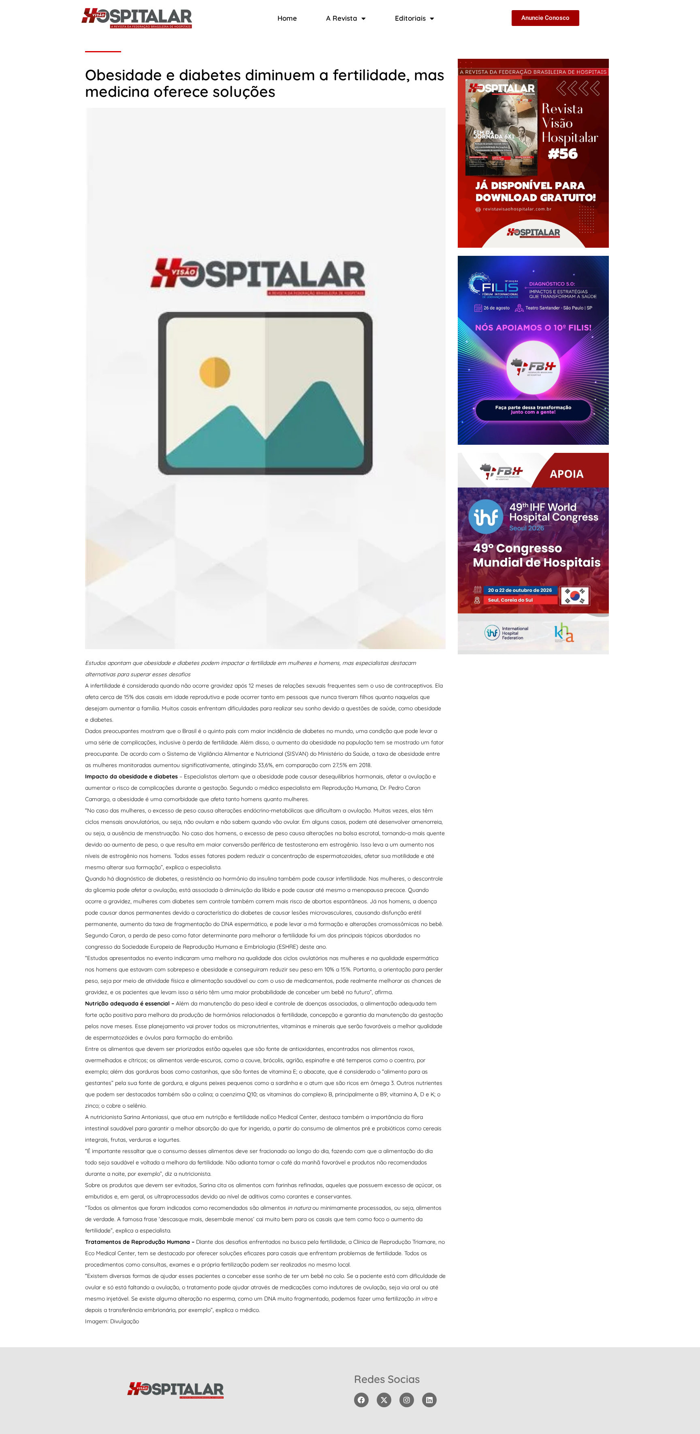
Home (287, 18)
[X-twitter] (384, 1400)
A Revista (341, 18)
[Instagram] (406, 1400)
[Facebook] (361, 1400)
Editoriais (410, 18)
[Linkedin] (429, 1400)
